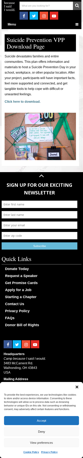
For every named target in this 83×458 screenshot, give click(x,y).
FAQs (10, 318)
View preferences (41, 442)
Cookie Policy (31, 452)
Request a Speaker (21, 276)
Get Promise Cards (21, 283)
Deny (41, 431)
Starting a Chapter (20, 297)
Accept (41, 420)
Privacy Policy (49, 452)
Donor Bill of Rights (22, 325)
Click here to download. (22, 101)
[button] (77, 387)
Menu (12, 24)
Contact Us (14, 304)
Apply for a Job (18, 290)
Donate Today (17, 269)
